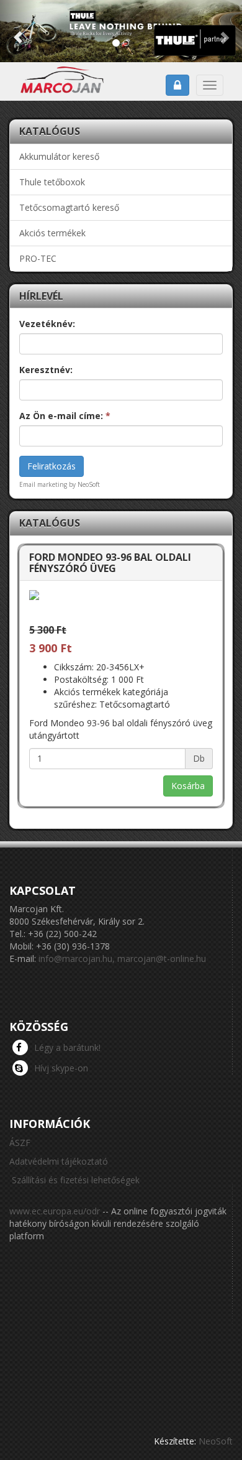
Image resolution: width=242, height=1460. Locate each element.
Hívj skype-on (61, 1068)
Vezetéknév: (47, 324)
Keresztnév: (46, 370)
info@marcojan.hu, (76, 958)
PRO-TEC (37, 258)
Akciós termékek (52, 233)
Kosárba (188, 786)
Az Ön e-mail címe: (64, 416)
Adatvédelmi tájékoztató (58, 1161)
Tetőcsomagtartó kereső (69, 207)
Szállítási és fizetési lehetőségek (76, 1180)
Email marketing (43, 484)
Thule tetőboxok (52, 182)
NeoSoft (216, 1441)
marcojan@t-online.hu (161, 958)
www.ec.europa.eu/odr (54, 1211)
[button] (18, 31)
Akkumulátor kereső (59, 156)
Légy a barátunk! (67, 1047)
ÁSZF (19, 1142)
